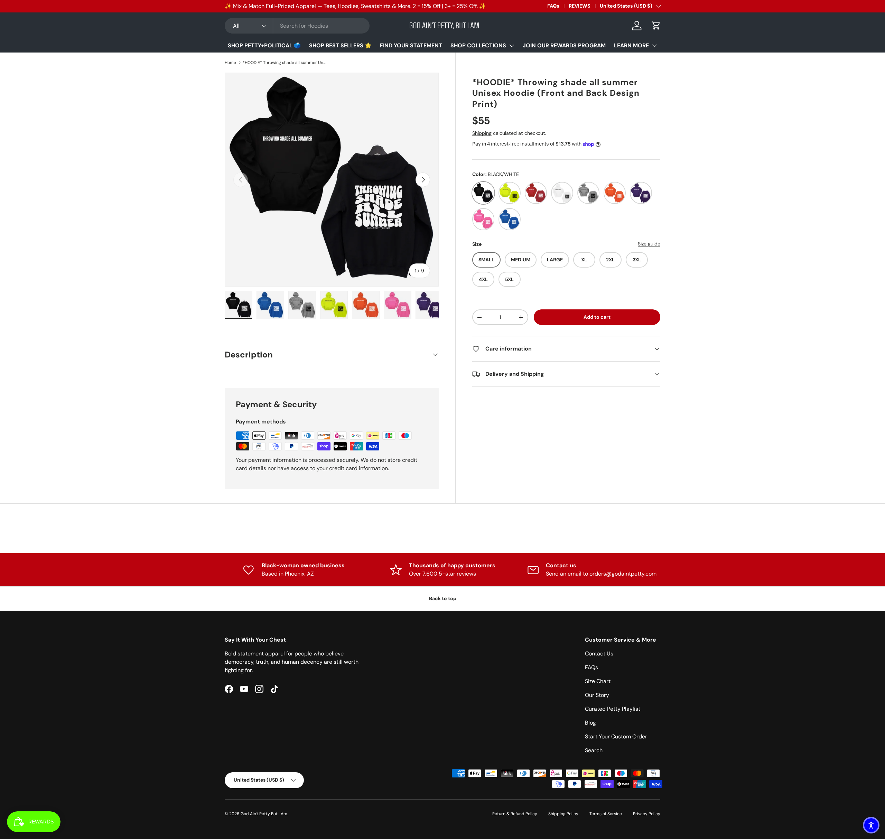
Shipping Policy (563, 814)
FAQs (553, 6)
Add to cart (597, 317)
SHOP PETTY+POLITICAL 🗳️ (264, 45)
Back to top (442, 598)
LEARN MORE (631, 45)
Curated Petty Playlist (612, 708)
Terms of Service (605, 814)
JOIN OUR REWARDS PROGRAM (564, 45)
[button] (656, 25)
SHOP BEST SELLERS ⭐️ (340, 45)
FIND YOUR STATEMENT (411, 45)
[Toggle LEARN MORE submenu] (654, 45)
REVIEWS (579, 6)
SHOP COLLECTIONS (478, 45)
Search (594, 750)
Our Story (597, 695)
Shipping (482, 133)
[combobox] (297, 26)
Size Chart (598, 681)
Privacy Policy (646, 814)
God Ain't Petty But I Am (264, 814)
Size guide (649, 244)
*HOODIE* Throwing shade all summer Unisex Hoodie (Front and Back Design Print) (284, 62)
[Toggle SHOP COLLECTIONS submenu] (511, 45)
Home (230, 62)
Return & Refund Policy (514, 814)
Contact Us (599, 653)
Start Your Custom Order (616, 736)
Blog (590, 722)
